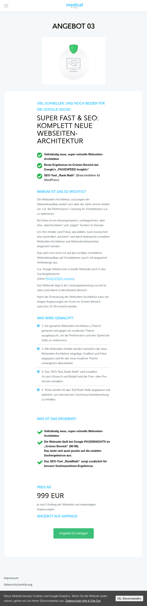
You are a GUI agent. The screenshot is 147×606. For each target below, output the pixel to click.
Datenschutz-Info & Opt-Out (82, 600)
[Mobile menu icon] (6, 5)
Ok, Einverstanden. (129, 598)
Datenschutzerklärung (18, 584)
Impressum (11, 578)
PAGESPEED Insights (59, 278)
